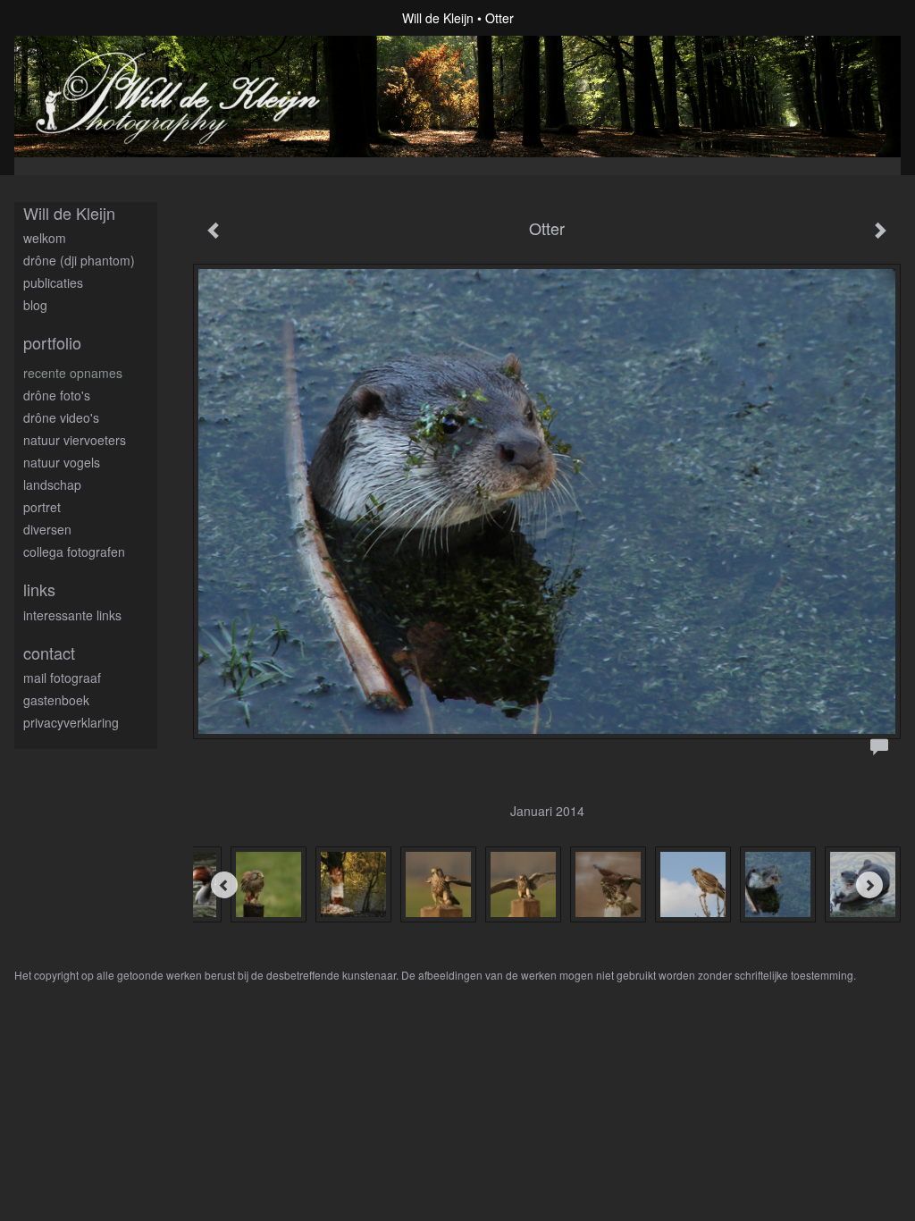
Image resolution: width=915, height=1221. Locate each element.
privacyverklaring (71, 722)
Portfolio (52, 343)
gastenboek (56, 700)
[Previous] (224, 885)
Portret (42, 507)
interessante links (72, 615)
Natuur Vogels (61, 462)
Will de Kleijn (438, 18)
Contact (49, 653)
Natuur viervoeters (74, 440)
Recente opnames (72, 373)
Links (39, 589)
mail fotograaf (62, 677)
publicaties (53, 282)
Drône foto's (56, 395)
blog (35, 305)
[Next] (869, 885)
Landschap (52, 484)
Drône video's (61, 417)
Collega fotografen (74, 551)
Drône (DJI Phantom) (79, 260)
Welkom (44, 238)
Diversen (47, 529)
